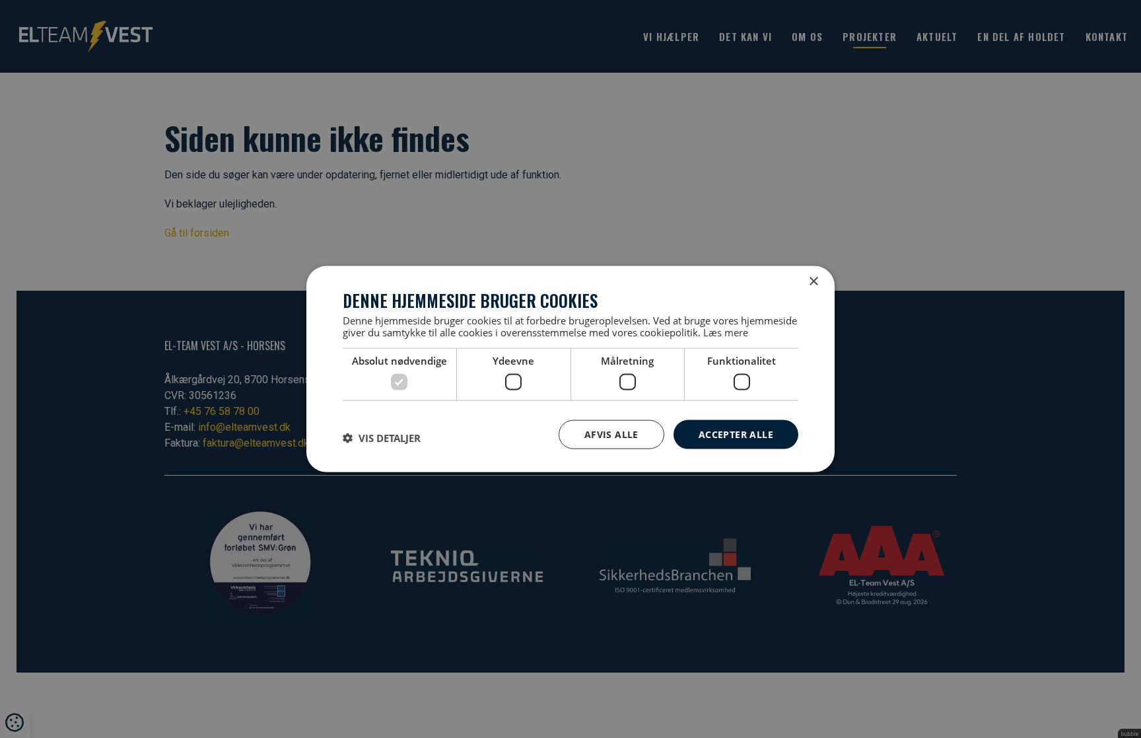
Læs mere (725, 332)
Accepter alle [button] (736, 433)
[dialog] (570, 369)
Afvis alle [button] (611, 433)
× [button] (813, 281)
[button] (382, 437)
